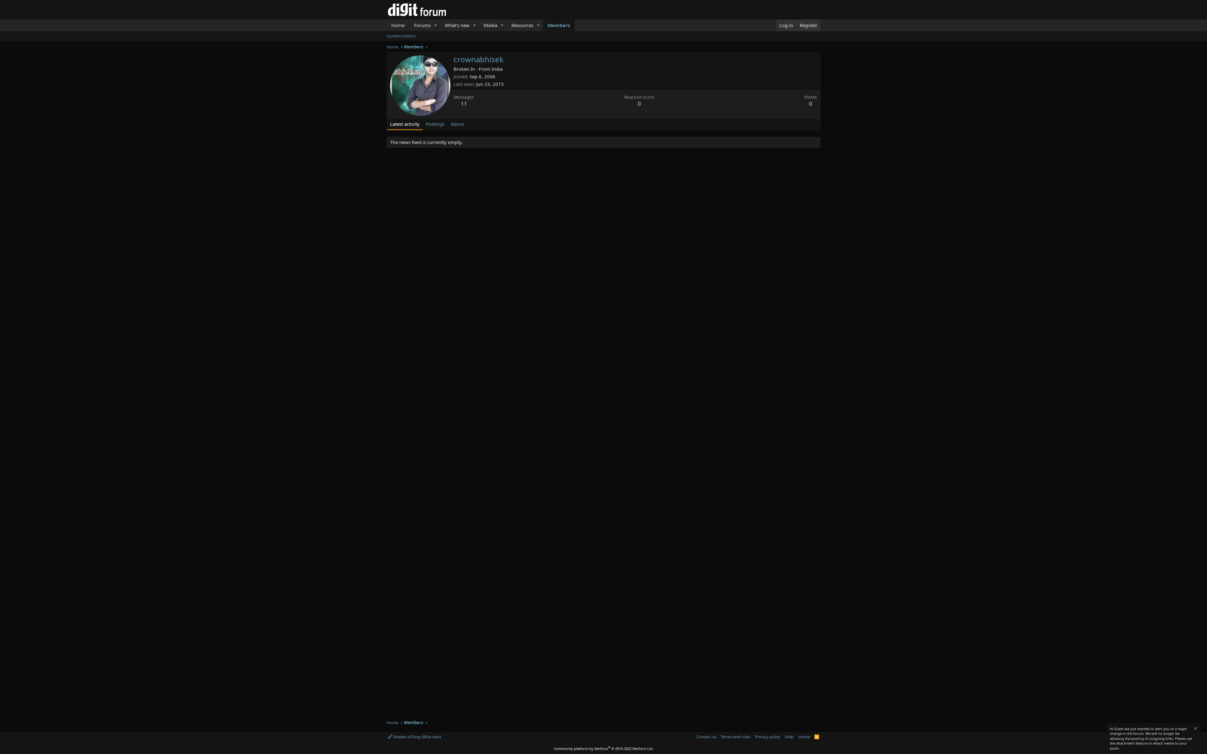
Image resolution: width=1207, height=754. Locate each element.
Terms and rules (735, 737)
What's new (457, 25)
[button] (435, 25)
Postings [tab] (435, 124)
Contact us (706, 737)
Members (559, 25)
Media (490, 25)
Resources (522, 25)
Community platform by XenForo (603, 748)
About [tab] (457, 124)
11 (464, 103)
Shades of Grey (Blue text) (416, 737)
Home (398, 25)
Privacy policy (767, 737)
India (497, 69)
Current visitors (401, 36)
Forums (422, 25)
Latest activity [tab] (405, 124)
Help (789, 737)
